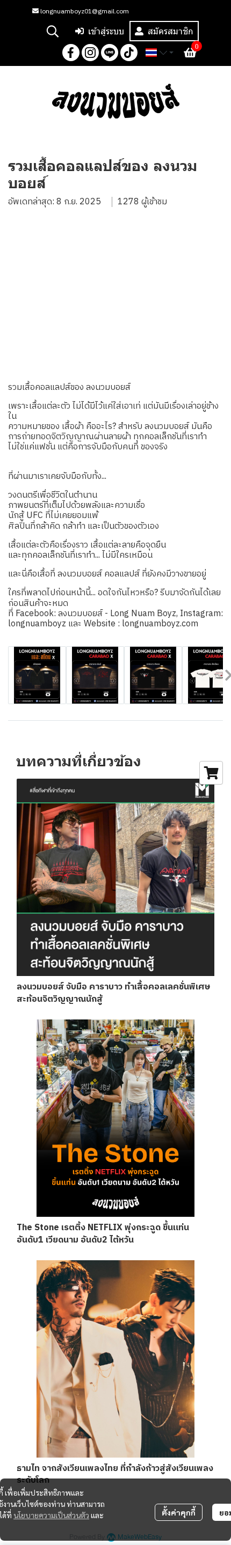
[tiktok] (129, 52)
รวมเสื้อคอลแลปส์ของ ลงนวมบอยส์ (69, 387)
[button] (53, 31)
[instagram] (90, 52)
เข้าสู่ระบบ (106, 31)
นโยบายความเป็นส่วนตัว (51, 1515)
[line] (109, 52)
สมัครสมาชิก (170, 31)
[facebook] (71, 52)
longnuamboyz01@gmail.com (84, 11)
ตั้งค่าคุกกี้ (179, 1512)
